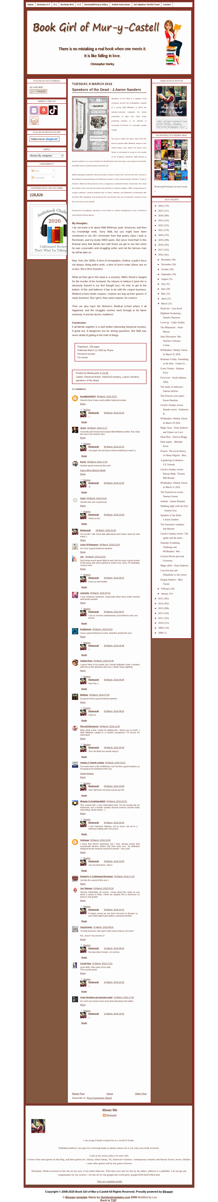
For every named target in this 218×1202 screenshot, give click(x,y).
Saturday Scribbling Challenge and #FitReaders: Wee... (171, 547)
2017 (161, 250)
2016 (161, 254)
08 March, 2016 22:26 (114, 515)
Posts (36, 171)
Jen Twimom (86, 888)
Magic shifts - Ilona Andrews (174, 565)
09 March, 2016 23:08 (114, 747)
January (165, 593)
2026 (161, 206)
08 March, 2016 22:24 (114, 447)
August (165, 279)
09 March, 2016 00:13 (100, 593)
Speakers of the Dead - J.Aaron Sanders (106, 89)
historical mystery (111, 377)
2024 (161, 215)
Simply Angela (87, 773)
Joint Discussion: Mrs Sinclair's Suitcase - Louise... (171, 340)
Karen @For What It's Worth (93, 470)
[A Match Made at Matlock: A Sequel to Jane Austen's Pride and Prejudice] (178, 158)
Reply (83, 404)
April (164, 298)
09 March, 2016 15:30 (100, 840)
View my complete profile (109, 1181)
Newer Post (78, 1093)
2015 (161, 598)
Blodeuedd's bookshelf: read (171, 135)
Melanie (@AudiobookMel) (92, 801)
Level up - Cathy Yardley (172, 322)
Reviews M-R (67, 4)
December (166, 259)
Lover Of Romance (89, 545)
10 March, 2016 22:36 (114, 982)
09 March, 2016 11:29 (110, 726)
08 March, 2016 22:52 (95, 557)
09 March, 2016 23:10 (114, 910)
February (165, 588)
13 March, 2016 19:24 (114, 1014)
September (166, 274)
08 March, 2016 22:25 (114, 483)
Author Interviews (121, 4)
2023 (161, 220)
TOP (113, 1200)
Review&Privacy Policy (96, 4)
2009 (161, 628)
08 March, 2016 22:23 (114, 413)
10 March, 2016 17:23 (102, 963)
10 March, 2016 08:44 (114, 948)
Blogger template (76, 1197)
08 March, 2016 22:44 (109, 545)
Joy (82, 557)
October (165, 269)
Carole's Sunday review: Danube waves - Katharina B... (174, 409)
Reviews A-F (43, 4)
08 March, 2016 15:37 (107, 396)
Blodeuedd (93, 413)
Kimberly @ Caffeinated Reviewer (96, 876)
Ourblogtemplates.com (115, 1197)
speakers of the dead (87, 380)
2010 (161, 623)
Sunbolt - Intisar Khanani (172, 501)
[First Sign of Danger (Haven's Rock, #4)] (178, 147)
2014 (161, 603)
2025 (161, 211)
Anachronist (86, 927)
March (164, 303)
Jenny (83, 428)
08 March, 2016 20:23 (97, 498)
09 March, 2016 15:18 (116, 801)
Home (31, 4)
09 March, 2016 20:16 (103, 888)
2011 (161, 618)
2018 (161, 245)
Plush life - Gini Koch (171, 308)
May (163, 293)
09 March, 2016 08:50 (114, 711)
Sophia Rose (86, 661)
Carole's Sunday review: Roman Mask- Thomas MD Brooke (172, 473)
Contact (167, 4)
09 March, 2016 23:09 (114, 822)
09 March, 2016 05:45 (104, 661)
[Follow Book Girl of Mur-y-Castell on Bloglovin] (44, 141)
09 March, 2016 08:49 (114, 680)
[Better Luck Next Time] (172, 147)
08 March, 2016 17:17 (97, 428)
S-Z (79, 4)
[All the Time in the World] (172, 168)
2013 (161, 608)
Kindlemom (85, 629)
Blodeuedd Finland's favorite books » (170, 188)
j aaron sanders (130, 377)
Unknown (84, 840)
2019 (161, 240)
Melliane (84, 695)
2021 (161, 230)
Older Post (140, 1093)
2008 (161, 633)
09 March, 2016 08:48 (114, 646)
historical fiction (92, 377)
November (166, 264)
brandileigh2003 (88, 396)
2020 (161, 235)
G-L (55, 4)
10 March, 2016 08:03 (103, 927)
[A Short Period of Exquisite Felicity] (158, 158)
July (163, 284)
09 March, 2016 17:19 (124, 876)
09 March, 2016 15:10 (115, 763)
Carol (82, 498)
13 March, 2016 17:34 (124, 997)
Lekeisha (84, 593)
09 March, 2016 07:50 (99, 695)
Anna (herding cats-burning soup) (96, 997)
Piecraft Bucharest (89, 726)
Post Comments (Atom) (99, 1098)
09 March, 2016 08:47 (114, 578)
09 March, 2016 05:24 (102, 629)
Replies (87, 410)
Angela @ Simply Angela (92, 763)
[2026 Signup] (55, 254)
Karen (83, 462)
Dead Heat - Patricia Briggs (173, 437)
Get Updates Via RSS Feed (146, 4)
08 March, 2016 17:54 (97, 462)
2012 (161, 613)
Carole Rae (85, 963)
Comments (39, 177)
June (163, 289)
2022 (161, 225)
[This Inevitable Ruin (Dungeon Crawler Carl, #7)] (158, 168)
